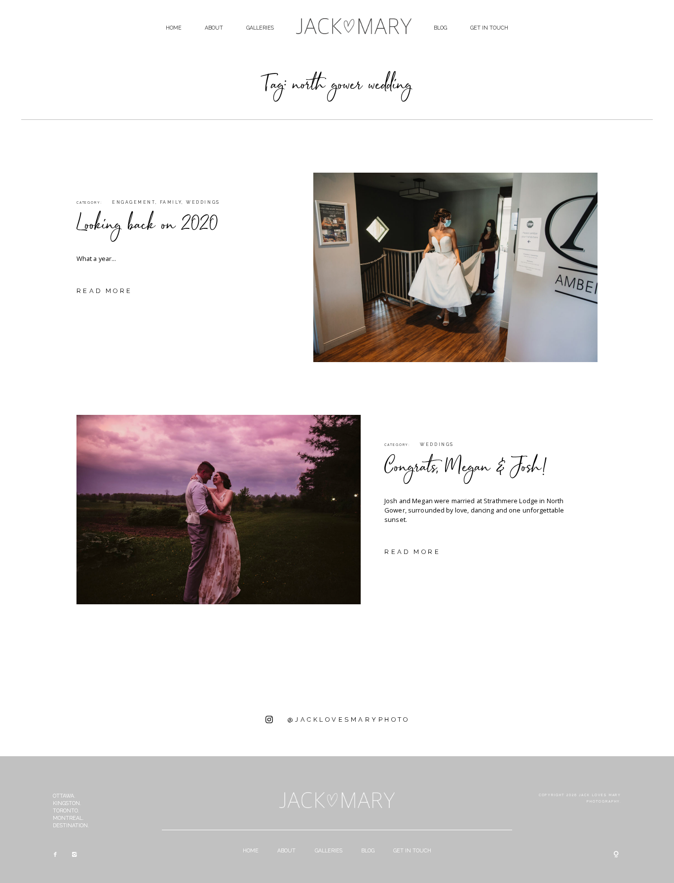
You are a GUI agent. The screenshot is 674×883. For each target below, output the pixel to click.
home (174, 28)
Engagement (133, 202)
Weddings (203, 202)
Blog (440, 28)
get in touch (489, 28)
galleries (260, 28)
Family (171, 202)
